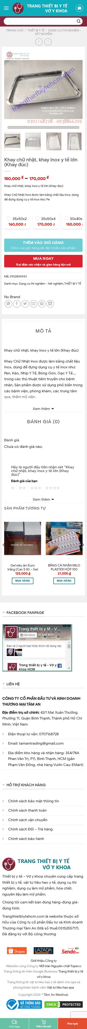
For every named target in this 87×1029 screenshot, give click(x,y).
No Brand (12, 297)
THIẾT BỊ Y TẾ (35, 30)
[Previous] (11, 89)
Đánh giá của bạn (24, 481)
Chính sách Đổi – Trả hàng (30, 829)
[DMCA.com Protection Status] (64, 1004)
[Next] (75, 89)
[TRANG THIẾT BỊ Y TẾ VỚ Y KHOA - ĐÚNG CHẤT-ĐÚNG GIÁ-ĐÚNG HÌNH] (42, 8)
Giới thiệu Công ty (44, 961)
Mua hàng (22, 580)
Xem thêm (41, 408)
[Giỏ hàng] (79, 8)
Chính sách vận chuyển (27, 820)
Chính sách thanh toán (27, 810)
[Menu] (6, 8)
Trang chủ (14, 30)
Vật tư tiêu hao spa (60, 987)
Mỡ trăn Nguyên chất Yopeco (60, 966)
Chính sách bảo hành (26, 838)
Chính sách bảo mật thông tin (33, 801)
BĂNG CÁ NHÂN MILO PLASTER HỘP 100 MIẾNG (64, 569)
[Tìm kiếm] (79, 21)
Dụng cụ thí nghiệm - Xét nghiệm (58, 32)
